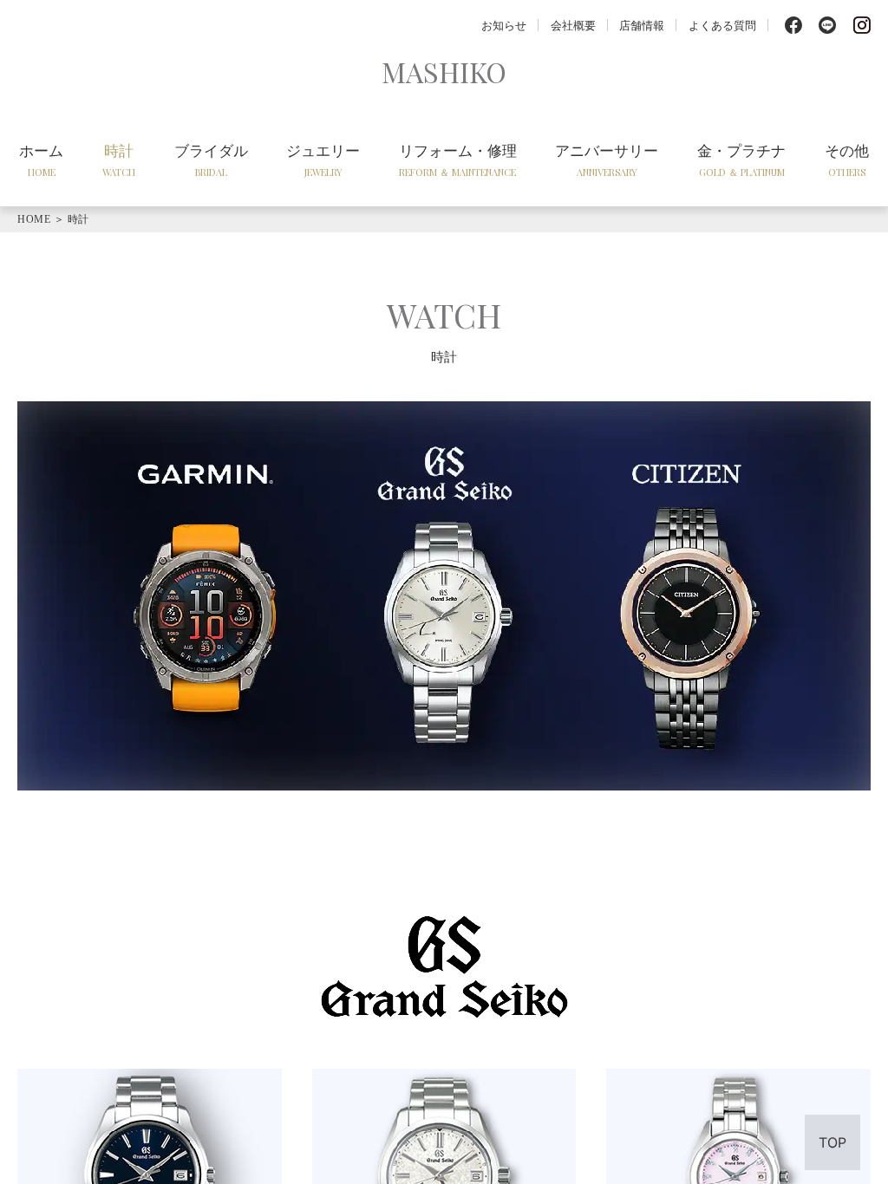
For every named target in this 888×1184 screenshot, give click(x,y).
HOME (33, 219)
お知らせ (503, 24)
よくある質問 (722, 24)
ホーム (41, 159)
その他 (847, 159)
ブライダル (211, 159)
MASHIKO (444, 71)
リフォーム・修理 (458, 159)
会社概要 (573, 24)
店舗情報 (641, 24)
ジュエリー (323, 159)
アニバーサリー (606, 159)
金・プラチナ (741, 159)
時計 (118, 159)
